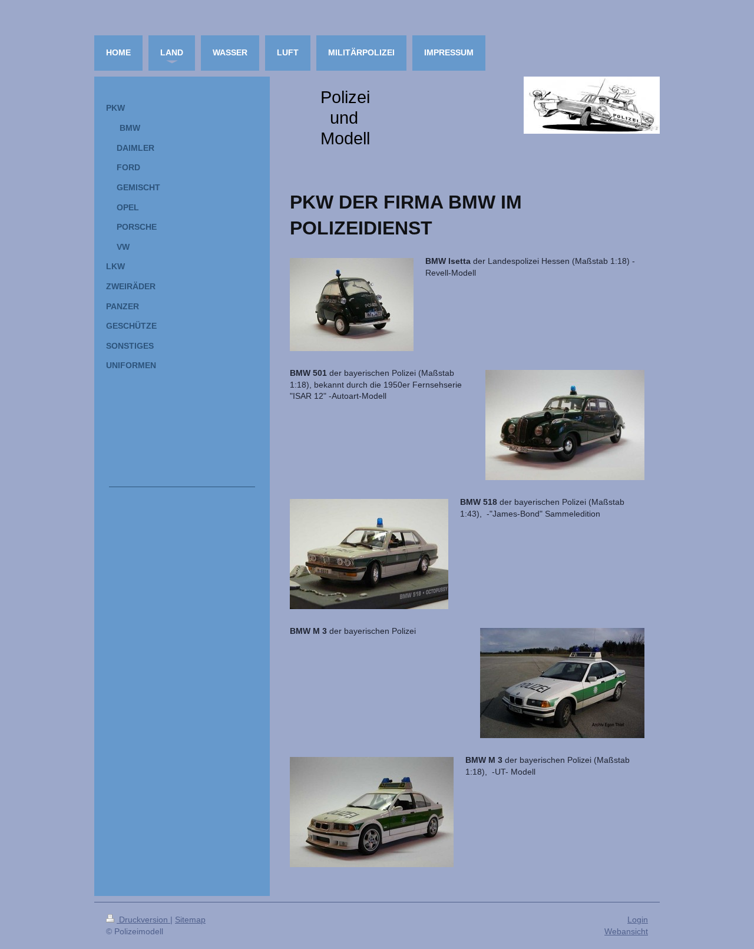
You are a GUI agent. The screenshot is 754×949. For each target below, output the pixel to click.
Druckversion (143, 919)
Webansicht (626, 931)
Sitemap (190, 919)
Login (637, 919)
